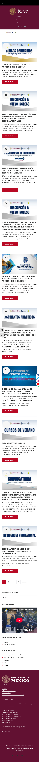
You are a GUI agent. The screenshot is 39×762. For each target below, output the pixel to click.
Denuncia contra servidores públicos (13, 727)
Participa (18, 20)
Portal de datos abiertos (9, 710)
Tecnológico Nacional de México (14, 655)
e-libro (6, 642)
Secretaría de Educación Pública (14, 657)
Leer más (11, 706)
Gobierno (18, 17)
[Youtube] (25, 26)
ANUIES (6, 660)
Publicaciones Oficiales (9, 691)
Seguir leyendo (10, 82)
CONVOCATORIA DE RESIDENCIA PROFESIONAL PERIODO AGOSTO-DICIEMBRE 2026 (17, 551)
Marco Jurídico (6, 693)
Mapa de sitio (6, 722)
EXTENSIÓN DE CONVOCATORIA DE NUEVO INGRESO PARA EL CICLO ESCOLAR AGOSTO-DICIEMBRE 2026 (17, 391)
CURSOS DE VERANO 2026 (13, 443)
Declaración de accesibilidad (10, 712)
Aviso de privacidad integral (10, 714)
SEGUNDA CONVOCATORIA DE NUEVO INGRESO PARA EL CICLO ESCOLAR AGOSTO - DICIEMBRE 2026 (18, 279)
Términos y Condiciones (9, 718)
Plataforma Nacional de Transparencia (13, 695)
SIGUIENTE (25, 582)
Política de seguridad (8, 720)
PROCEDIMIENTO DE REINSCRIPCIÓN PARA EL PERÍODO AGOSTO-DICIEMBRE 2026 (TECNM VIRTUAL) (19, 170)
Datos (18, 23)
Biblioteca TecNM (9, 645)
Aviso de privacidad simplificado (11, 716)
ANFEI (6, 663)
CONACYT (7, 665)
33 (18, 582)
